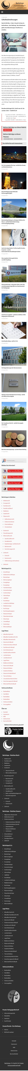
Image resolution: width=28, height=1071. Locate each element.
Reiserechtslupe (7, 613)
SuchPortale (7, 1021)
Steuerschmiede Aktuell (9, 673)
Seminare (6, 1018)
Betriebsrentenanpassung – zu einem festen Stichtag (14, 449)
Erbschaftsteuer (9, 524)
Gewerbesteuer (9, 826)
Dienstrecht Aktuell (8, 642)
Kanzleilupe (6, 600)
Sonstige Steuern (8, 838)
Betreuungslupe (7, 580)
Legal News (6, 660)
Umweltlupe (6, 621)
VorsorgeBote (7, 704)
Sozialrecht (6, 513)
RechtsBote (6, 696)
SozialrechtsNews (8, 671)
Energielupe (6, 582)
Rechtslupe (20, 3)
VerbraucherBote (7, 702)
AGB (4, 716)
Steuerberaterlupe (8, 616)
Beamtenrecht (9, 778)
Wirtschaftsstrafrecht (11, 773)
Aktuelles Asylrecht (8, 634)
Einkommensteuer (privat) (12, 824)
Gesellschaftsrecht (9, 538)
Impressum (6, 714)
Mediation (6, 511)
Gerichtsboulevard (8, 650)
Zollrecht (5, 564)
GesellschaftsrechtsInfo (9, 652)
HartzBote (6, 694)
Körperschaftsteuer (11, 829)
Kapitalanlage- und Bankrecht (12, 544)
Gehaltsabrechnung (8, 139)
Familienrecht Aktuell (8, 647)
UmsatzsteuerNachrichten (10, 678)
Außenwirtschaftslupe (9, 574)
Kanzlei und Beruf (7, 508)
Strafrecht (6, 530)
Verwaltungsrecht (8, 533)
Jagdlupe (5, 598)
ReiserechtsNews (7, 668)
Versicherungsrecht (10, 549)
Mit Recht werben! (9, 1032)
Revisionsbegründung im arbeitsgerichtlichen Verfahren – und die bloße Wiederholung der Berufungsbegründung (13, 222)
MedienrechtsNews (8, 663)
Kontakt (5, 712)
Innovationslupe (7, 590)
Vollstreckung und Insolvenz (12, 561)
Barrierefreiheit (7, 721)
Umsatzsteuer (8, 527)
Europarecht (6, 503)
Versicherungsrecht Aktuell (10, 681)
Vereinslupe (6, 624)
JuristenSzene (7, 655)
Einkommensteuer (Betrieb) (13, 822)
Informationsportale (9, 1013)
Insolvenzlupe (6, 593)
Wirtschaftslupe (7, 626)
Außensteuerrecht (9, 519)
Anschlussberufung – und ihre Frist (10, 341)
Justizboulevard (7, 658)
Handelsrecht (8, 541)
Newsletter (7, 1016)
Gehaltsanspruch (18, 139)
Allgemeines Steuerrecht (10, 815)
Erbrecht (7, 555)
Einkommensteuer (9, 522)
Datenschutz (6, 719)
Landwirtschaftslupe (8, 603)
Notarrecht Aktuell (8, 665)
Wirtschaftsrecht (7, 536)
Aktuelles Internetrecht (9, 639)
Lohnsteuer (8, 831)
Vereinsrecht (8, 558)
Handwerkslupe (7, 587)
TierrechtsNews (7, 676)
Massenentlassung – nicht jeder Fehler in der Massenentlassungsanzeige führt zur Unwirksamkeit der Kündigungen (13, 286)
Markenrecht (8, 546)
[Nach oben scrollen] (25, 1068)
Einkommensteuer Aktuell (10, 644)
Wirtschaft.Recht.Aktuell (9, 684)
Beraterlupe (6, 577)
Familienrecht (7, 506)
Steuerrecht (6, 516)
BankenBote (6, 691)
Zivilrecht (5, 552)
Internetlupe (6, 595)
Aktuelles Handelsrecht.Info (10, 637)
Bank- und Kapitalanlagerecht (13, 793)
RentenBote (6, 699)
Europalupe (6, 585)
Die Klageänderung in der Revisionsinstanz (12, 367)
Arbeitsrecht (7, 130)
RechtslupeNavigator (8, 611)
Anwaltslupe (6, 572)
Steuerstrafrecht (10, 770)
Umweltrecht (9, 783)
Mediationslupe (7, 606)
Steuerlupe (6, 619)
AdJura (6, 1029)
